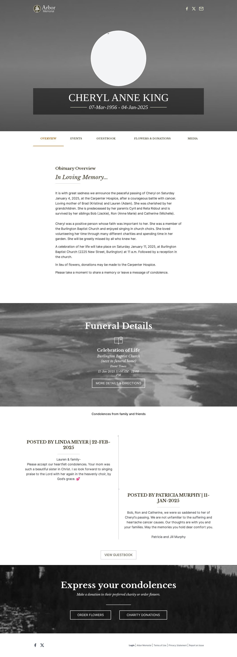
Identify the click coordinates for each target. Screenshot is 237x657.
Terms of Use (160, 645)
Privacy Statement (178, 645)
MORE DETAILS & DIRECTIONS (118, 383)
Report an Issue (196, 645)
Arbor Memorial (144, 645)
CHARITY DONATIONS (143, 615)
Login (131, 645)
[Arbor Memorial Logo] (44, 9)
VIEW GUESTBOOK (118, 555)
